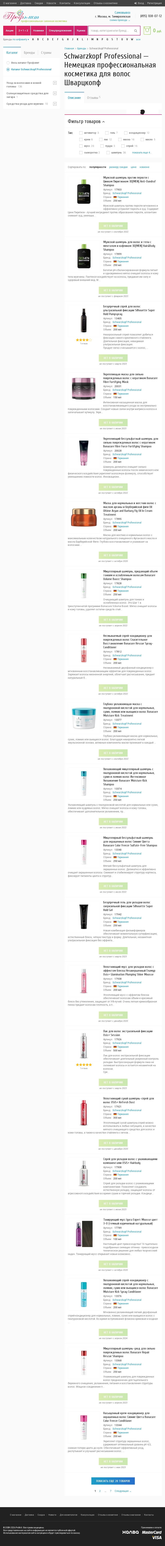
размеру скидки (118, 167)
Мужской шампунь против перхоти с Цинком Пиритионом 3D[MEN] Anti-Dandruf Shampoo (129, 181)
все (138, 39)
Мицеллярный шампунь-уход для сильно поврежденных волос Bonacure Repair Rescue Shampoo (129, 1352)
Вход (141, 3)
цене (133, 167)
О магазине (10, 3)
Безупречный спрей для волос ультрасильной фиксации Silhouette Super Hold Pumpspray (129, 310)
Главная (69, 48)
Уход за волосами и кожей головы (23, 84)
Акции (9, 30)
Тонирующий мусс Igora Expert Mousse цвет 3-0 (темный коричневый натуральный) (130, 1221)
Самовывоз (122, 12)
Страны (46, 53)
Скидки (39, 3)
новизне (144, 167)
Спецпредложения (60, 30)
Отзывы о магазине (131, 1515)
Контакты (65, 3)
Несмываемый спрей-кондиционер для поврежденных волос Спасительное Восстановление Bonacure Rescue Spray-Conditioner (128, 641)
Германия (123, 197)
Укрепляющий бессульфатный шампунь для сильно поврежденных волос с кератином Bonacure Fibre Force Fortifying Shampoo (130, 442)
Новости (51, 3)
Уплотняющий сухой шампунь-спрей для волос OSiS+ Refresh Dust (128, 1100)
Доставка (25, 3)
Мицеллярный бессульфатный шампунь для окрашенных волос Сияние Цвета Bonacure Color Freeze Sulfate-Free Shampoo (130, 841)
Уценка (81, 30)
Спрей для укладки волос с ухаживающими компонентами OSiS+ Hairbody (130, 1161)
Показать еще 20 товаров (113, 1481)
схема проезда (118, 20)
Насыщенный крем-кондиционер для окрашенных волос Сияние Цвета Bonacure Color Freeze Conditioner (129, 1417)
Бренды (29, 53)
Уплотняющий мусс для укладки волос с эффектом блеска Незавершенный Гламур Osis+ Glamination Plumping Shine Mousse (129, 970)
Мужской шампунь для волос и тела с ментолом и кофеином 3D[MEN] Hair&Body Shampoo (129, 245)
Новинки (38, 30)
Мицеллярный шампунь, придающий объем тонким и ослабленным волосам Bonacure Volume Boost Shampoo (130, 575)
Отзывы (93, 98)
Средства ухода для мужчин (27, 103)
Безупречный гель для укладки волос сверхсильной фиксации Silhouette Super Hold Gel (128, 906)
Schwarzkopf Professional (126, 193)
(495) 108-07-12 (151, 16)
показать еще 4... (142, 152)
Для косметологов (68, 1515)
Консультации (82, 3)
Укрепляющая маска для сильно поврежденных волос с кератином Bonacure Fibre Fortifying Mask (130, 378)
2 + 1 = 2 (23, 30)
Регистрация (154, 3)
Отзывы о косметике (106, 3)
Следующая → (123, 1491)
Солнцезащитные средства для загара (27, 95)
